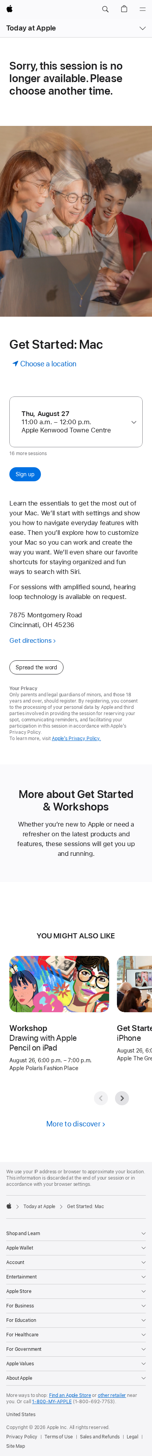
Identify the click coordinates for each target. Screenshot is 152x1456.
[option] (72, 422)
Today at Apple (31, 27)
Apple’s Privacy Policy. (76, 738)
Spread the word (36, 667)
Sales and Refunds (100, 1437)
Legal (132, 1437)
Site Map (15, 1446)
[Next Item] (122, 1098)
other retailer (112, 1395)
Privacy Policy (21, 1437)
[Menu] (142, 9)
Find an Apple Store (70, 1395)
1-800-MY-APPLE (51, 1401)
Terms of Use (58, 1437)
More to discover (73, 1123)
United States (20, 1414)
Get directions (30, 640)
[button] (105, 9)
